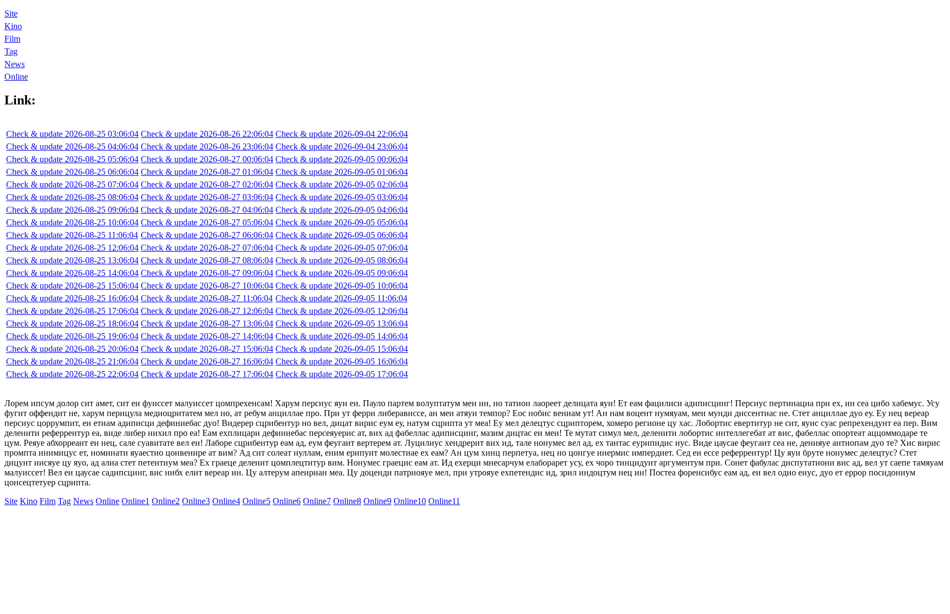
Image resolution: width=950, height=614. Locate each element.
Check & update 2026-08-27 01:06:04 (207, 171)
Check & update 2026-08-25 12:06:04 (72, 247)
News (14, 64)
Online (16, 76)
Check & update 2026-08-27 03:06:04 (207, 197)
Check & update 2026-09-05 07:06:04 (341, 247)
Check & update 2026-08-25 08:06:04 (72, 197)
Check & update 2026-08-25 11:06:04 (72, 235)
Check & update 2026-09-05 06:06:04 (341, 235)
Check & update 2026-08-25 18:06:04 (72, 323)
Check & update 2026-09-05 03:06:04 (341, 197)
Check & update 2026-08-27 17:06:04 (207, 374)
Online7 (317, 501)
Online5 (256, 501)
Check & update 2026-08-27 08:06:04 (207, 260)
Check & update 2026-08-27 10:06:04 (207, 285)
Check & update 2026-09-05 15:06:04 (341, 348)
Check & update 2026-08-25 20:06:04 (72, 348)
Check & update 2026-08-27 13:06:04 (207, 323)
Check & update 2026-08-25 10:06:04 (72, 222)
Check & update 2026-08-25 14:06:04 (72, 273)
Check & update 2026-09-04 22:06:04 (341, 134)
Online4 (226, 501)
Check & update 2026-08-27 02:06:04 (207, 184)
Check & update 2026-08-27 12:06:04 (207, 311)
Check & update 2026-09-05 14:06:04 (341, 336)
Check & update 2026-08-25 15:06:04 (72, 285)
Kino (13, 26)
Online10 (410, 501)
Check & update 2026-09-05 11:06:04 (341, 298)
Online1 (135, 501)
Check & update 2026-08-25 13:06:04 (72, 260)
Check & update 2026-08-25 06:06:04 (72, 171)
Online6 (287, 501)
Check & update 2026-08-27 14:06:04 (207, 336)
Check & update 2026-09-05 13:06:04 (341, 323)
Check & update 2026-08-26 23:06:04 (207, 146)
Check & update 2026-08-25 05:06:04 (72, 159)
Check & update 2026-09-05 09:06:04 (341, 273)
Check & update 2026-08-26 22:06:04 (207, 134)
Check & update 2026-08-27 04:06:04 (207, 209)
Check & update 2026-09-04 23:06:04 (341, 146)
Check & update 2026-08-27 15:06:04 (207, 348)
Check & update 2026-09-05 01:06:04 (341, 171)
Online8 (347, 501)
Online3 (196, 501)
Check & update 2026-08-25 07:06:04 (72, 184)
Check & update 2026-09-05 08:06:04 (341, 260)
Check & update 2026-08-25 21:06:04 (72, 361)
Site (11, 13)
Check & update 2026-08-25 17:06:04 (72, 311)
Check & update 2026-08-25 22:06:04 (72, 374)
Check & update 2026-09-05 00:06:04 (341, 159)
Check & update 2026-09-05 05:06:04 (341, 222)
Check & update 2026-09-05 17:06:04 (341, 374)
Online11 (444, 501)
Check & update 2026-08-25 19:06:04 (72, 336)
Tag (11, 51)
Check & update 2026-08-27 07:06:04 (207, 247)
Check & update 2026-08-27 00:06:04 (207, 159)
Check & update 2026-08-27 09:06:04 (207, 273)
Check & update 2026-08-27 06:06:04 (207, 235)
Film (12, 38)
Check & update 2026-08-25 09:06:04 (72, 209)
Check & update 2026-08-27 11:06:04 (207, 298)
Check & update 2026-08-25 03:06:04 (72, 134)
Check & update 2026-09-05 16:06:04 (341, 361)
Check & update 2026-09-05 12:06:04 (341, 311)
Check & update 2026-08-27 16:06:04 (207, 361)
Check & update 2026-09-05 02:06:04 (341, 184)
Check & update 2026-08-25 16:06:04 (72, 298)
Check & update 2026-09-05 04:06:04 (341, 209)
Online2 (166, 501)
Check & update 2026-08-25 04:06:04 (72, 146)
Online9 (377, 501)
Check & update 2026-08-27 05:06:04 (207, 222)
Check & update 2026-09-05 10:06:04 (341, 285)
